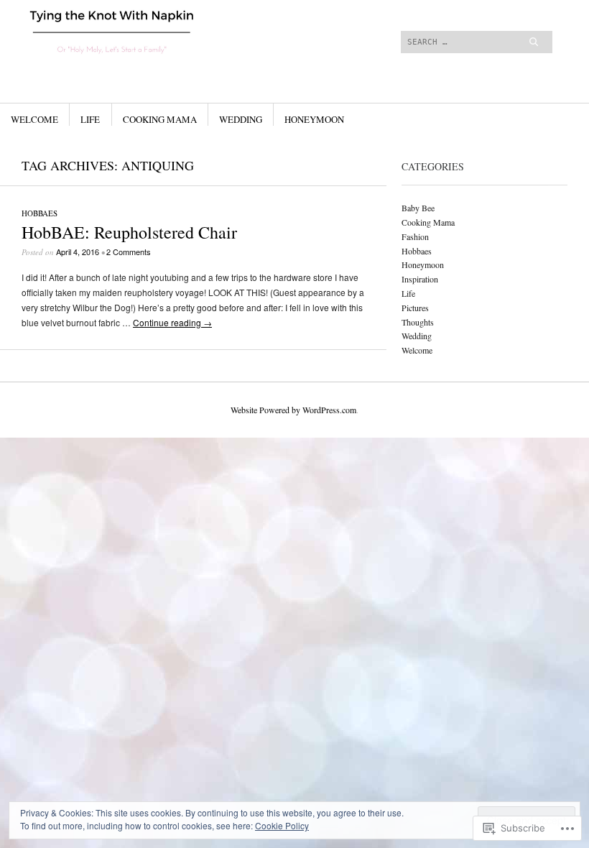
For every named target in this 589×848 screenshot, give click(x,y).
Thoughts (418, 322)
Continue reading (172, 322)
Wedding (240, 119)
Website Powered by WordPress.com (293, 409)
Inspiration (420, 279)
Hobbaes (39, 213)
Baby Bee (418, 207)
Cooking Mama (160, 119)
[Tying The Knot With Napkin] (203, 54)
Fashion (415, 236)
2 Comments (128, 251)
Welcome (34, 119)
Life (90, 119)
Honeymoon (314, 119)
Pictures (415, 307)
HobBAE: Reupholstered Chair (129, 232)
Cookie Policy (282, 825)
